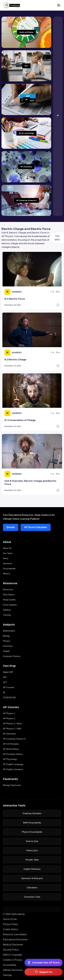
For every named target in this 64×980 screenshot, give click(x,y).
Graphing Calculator (32, 813)
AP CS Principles (11, 744)
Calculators (32, 887)
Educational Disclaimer (15, 939)
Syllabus (7, 610)
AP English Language (13, 764)
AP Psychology (10, 759)
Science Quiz (32, 841)
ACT (5, 682)
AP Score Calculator (35, 527)
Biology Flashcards (12, 785)
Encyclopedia (9, 568)
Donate (11, 527)
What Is (6, 573)
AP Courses (8, 687)
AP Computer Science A (14, 739)
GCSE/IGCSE (9, 697)
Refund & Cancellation (15, 934)
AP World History (11, 749)
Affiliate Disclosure (13, 970)
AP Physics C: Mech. (12, 723)
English (6, 651)
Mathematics (9, 631)
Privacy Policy (10, 924)
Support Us (45, 971)
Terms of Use (10, 919)
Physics (6, 641)
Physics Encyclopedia (32, 832)
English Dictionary (32, 869)
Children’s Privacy (12, 960)
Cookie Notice (10, 929)
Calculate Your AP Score (46, 962)
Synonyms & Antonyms (32, 878)
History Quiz (32, 850)
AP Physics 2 (9, 718)
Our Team (7, 553)
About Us (7, 548)
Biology (6, 636)
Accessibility (9, 965)
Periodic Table (32, 859)
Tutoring (7, 615)
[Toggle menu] (59, 5)
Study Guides (9, 599)
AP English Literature (13, 769)
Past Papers (8, 594)
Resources (8, 589)
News (5, 558)
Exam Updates (10, 605)
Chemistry (8, 646)
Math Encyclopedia (32, 822)
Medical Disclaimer (13, 944)
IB (4, 692)
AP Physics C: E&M (12, 728)
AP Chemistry (9, 733)
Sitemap (7, 975)
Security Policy (11, 949)
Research (7, 563)
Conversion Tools (32, 897)
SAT (5, 677)
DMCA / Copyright (12, 955)
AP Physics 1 (9, 713)
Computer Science (11, 656)
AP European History (13, 754)
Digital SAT (8, 672)
